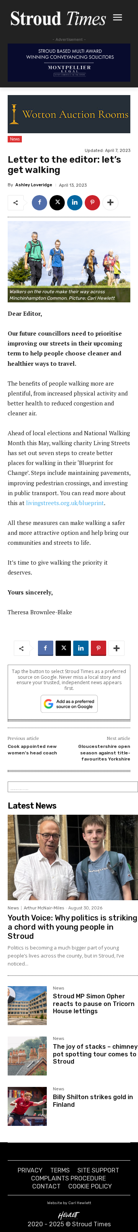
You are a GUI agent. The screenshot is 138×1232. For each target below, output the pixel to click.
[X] (57, 202)
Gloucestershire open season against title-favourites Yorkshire (104, 753)
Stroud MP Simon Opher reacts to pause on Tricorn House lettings (94, 1003)
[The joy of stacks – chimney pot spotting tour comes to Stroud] (27, 1056)
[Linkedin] (74, 202)
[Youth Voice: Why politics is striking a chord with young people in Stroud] (73, 857)
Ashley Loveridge (33, 185)
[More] (110, 202)
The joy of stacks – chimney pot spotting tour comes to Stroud (95, 1054)
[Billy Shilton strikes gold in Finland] (27, 1106)
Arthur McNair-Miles (44, 908)
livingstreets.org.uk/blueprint (65, 503)
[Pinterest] (92, 202)
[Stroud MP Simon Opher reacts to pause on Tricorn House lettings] (27, 1005)
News (15, 139)
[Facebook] (39, 202)
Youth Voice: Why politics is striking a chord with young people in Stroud (72, 927)
